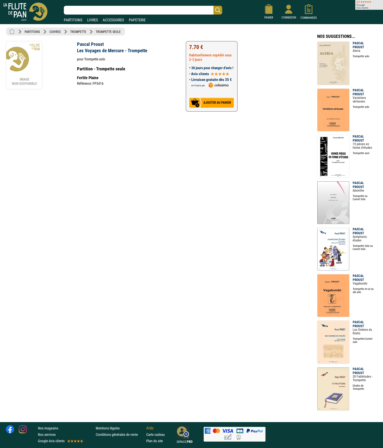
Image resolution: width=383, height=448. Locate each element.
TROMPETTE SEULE (108, 32)
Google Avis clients (51, 441)
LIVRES (92, 20)
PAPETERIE (137, 20)
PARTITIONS (73, 20)
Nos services (47, 434)
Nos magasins (48, 428)
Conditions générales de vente (120, 434)
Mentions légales (108, 428)
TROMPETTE (78, 32)
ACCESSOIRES (113, 20)
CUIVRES (55, 32)
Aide (150, 428)
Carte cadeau (155, 434)
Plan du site (154, 441)
